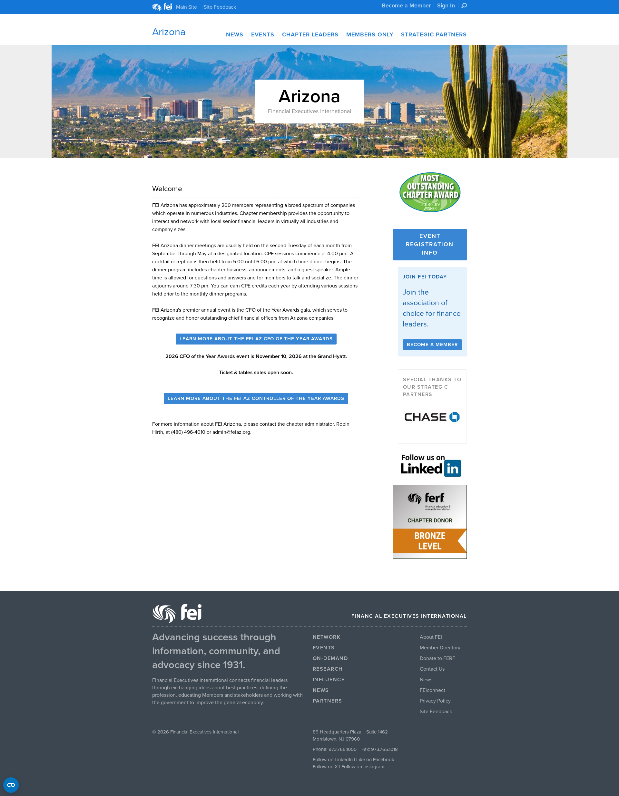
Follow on (324, 767)
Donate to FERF (437, 658)
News (234, 34)
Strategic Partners (434, 34)
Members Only (369, 34)
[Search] (464, 5)
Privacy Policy (435, 701)
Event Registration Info (430, 244)
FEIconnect (432, 690)
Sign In (446, 5)
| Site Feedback (218, 7)
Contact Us (432, 669)
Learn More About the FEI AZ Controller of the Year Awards (256, 398)
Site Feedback (436, 711)
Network (327, 637)
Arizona (168, 32)
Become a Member (406, 5)
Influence (329, 679)
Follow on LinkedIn (333, 759)
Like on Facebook (375, 759)
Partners (327, 701)
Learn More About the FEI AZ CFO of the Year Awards (256, 339)
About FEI (431, 637)
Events (262, 34)
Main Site (186, 7)
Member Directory (440, 648)
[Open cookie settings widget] (11, 785)
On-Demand (330, 658)
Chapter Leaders (310, 34)
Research (328, 669)
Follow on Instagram (362, 767)
